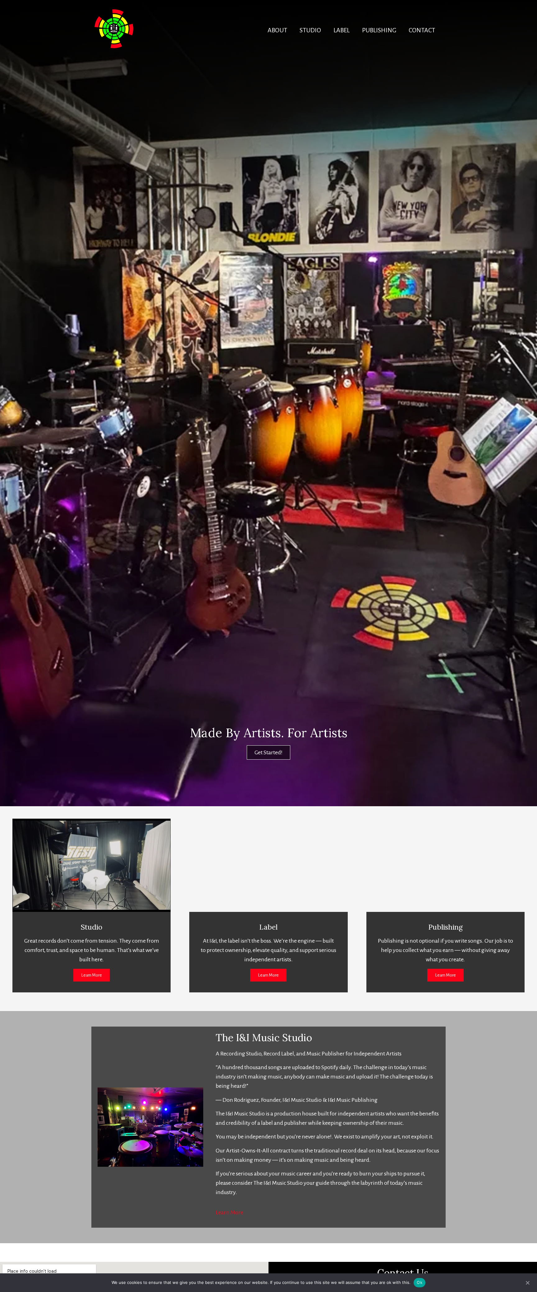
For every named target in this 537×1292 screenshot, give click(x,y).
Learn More (229, 1212)
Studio (310, 30)
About (277, 30)
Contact (422, 30)
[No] (527, 1282)
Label (341, 30)
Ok (419, 1282)
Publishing (379, 30)
